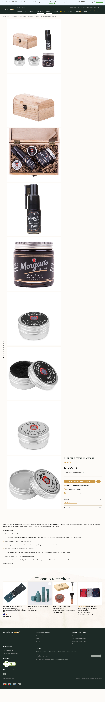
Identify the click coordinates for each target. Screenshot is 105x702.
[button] (98, 481)
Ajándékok (23, 16)
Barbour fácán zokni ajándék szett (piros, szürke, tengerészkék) (89, 608)
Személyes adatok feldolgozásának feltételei (59, 659)
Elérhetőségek (72, 7)
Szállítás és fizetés (76, 644)
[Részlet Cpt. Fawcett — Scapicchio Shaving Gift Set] (65, 593)
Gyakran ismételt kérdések (78, 636)
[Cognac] (6, 614)
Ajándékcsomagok (33, 16)
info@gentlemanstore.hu (12, 653)
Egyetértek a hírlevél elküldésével (52, 659)
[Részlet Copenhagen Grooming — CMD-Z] (40, 593)
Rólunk (23, 7)
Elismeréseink (39, 636)
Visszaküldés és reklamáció (79, 638)
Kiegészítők (14, 16)
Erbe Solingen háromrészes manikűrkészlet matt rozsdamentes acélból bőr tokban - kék (14, 609)
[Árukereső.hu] (9, 664)
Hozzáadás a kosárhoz (79, 481)
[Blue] (4, 614)
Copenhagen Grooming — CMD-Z (39, 606)
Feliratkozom (96, 656)
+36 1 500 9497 (10, 650)
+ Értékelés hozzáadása (70, 503)
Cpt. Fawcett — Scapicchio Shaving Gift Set (62, 607)
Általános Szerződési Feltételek (79, 641)
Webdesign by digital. (96, 678)
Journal (18, 7)
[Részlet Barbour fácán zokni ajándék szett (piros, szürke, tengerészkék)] (90, 593)
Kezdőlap (6, 16)
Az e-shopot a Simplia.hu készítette (81, 678)
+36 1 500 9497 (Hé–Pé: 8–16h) (88, 7)
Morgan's (67, 462)
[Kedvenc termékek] (98, 11)
